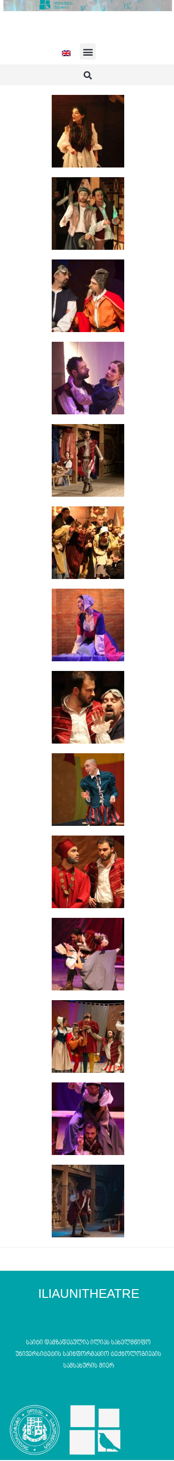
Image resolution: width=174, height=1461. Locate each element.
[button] (88, 52)
